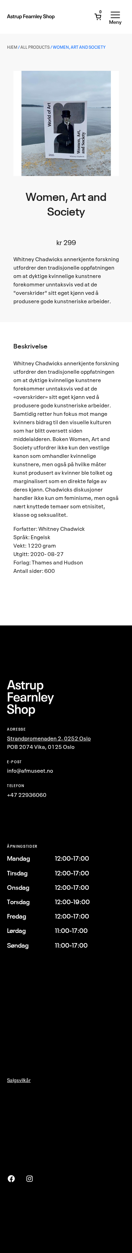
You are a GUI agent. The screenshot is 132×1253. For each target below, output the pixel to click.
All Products (35, 47)
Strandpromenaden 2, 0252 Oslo (49, 738)
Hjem (12, 47)
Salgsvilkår (19, 1080)
